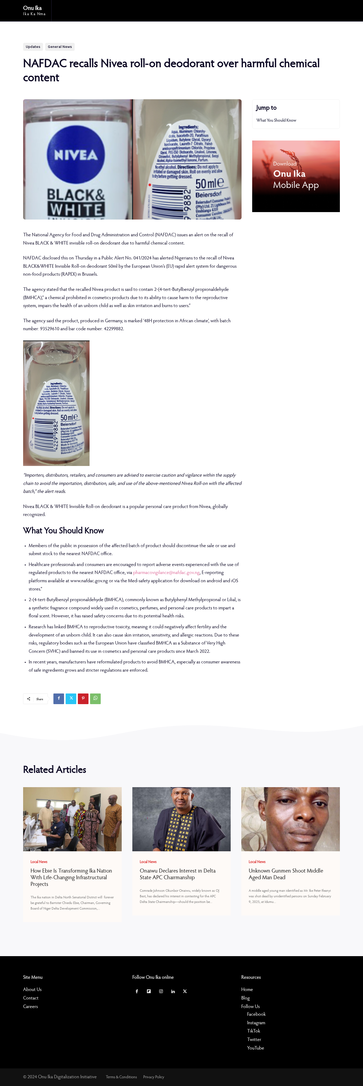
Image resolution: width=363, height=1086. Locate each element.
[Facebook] (58, 698)
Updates (33, 46)
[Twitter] (71, 698)
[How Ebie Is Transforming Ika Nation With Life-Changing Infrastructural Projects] (72, 819)
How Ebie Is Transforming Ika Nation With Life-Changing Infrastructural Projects (71, 878)
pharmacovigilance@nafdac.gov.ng (166, 573)
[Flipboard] (149, 992)
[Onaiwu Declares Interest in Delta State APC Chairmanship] (181, 819)
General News (60, 46)
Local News (39, 862)
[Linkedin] (173, 992)
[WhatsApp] (95, 698)
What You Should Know (277, 120)
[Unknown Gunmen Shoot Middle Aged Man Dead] (290, 819)
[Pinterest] (83, 698)
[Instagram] (161, 992)
